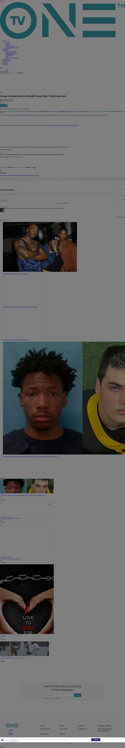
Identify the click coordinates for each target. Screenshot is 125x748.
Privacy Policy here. (14, 740)
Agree (96, 739)
